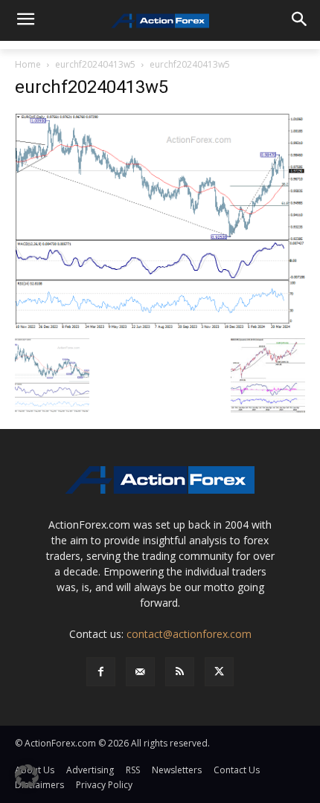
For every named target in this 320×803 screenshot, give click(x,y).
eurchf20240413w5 (95, 64)
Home (28, 64)
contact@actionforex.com (189, 634)
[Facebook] (100, 671)
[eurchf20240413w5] (160, 220)
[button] (27, 776)
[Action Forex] (160, 21)
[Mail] (140, 671)
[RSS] (179, 671)
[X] (219, 671)
